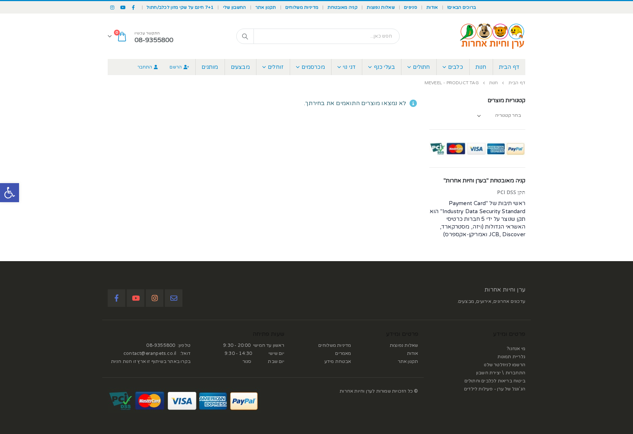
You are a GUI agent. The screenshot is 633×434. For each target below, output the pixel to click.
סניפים (410, 7)
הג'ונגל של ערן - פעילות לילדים (494, 389)
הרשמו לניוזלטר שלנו (504, 365)
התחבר (144, 67)
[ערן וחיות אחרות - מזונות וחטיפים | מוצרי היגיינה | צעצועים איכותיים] (492, 36)
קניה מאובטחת (342, 7)
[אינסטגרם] (112, 7)
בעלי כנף (384, 67)
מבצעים (240, 67)
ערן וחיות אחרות (504, 289)
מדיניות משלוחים (302, 7)
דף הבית (509, 67)
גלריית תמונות (511, 357)
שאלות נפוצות (381, 7)
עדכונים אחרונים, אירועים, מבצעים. (491, 301)
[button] (9, 192)
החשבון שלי (234, 7)
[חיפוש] (245, 36)
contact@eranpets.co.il (149, 353)
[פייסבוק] (133, 7)
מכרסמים (313, 67)
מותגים (209, 67)
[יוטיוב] (123, 7)
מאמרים (343, 353)
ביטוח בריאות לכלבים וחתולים (494, 381)
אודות (432, 7)
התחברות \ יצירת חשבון (500, 373)
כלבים (455, 67)
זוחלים (276, 67)
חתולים (421, 67)
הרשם (176, 67)
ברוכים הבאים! (461, 7)
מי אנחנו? (516, 349)
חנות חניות (121, 361)
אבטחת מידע (338, 361)
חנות (480, 67)
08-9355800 (160, 345)
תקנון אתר (265, 7)
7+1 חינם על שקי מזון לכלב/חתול (180, 7)
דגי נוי (349, 67)
